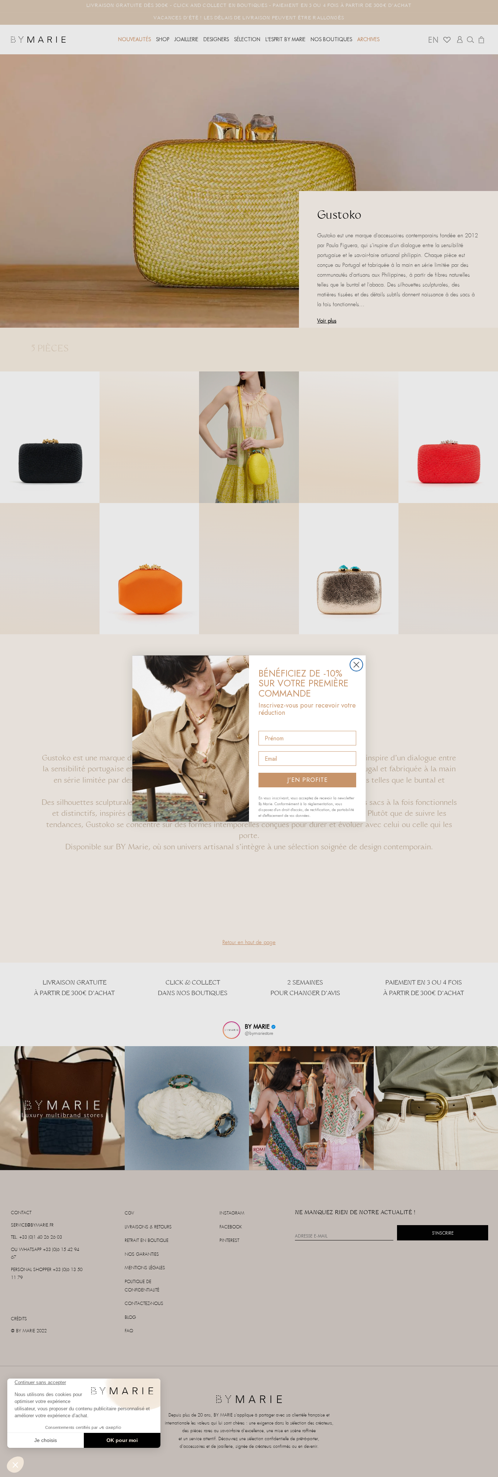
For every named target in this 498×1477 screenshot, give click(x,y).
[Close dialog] (356, 664)
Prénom (269, 724)
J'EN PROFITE (307, 780)
